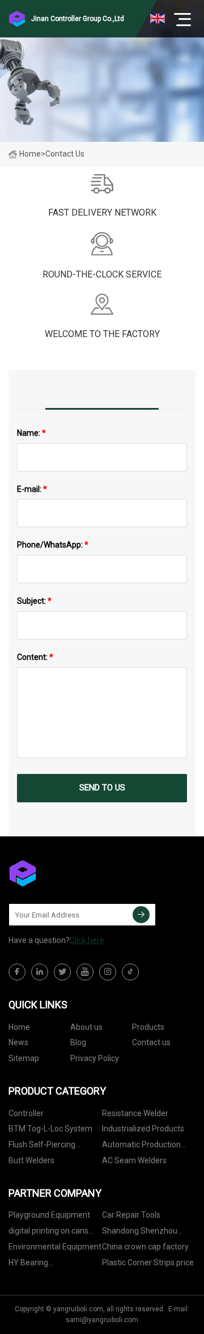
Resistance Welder (135, 1113)
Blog (78, 1042)
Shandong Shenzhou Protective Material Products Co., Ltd (139, 1232)
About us (86, 1027)
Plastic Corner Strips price (148, 1262)
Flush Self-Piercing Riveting (41, 1146)
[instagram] (107, 971)
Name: (31, 432)
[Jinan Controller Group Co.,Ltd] (65, 873)
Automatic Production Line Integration (141, 1146)
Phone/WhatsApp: (52, 544)
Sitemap (23, 1058)
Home (30, 153)
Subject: (34, 600)
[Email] (141, 914)
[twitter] (62, 971)
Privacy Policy (94, 1058)
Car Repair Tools (131, 1214)
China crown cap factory (145, 1246)
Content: (35, 657)
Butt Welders (31, 1160)
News (18, 1042)
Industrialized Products (143, 1128)
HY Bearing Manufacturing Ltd (41, 1264)
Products (148, 1027)
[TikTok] (130, 971)
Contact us (151, 1042)
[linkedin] (39, 971)
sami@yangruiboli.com (102, 1320)
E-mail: (32, 489)
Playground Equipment (49, 1214)
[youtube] (85, 971)
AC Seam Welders (134, 1160)
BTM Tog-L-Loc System (50, 1128)
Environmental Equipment (54, 1246)
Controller (26, 1113)
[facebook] (17, 971)
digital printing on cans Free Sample (48, 1232)
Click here (87, 940)
